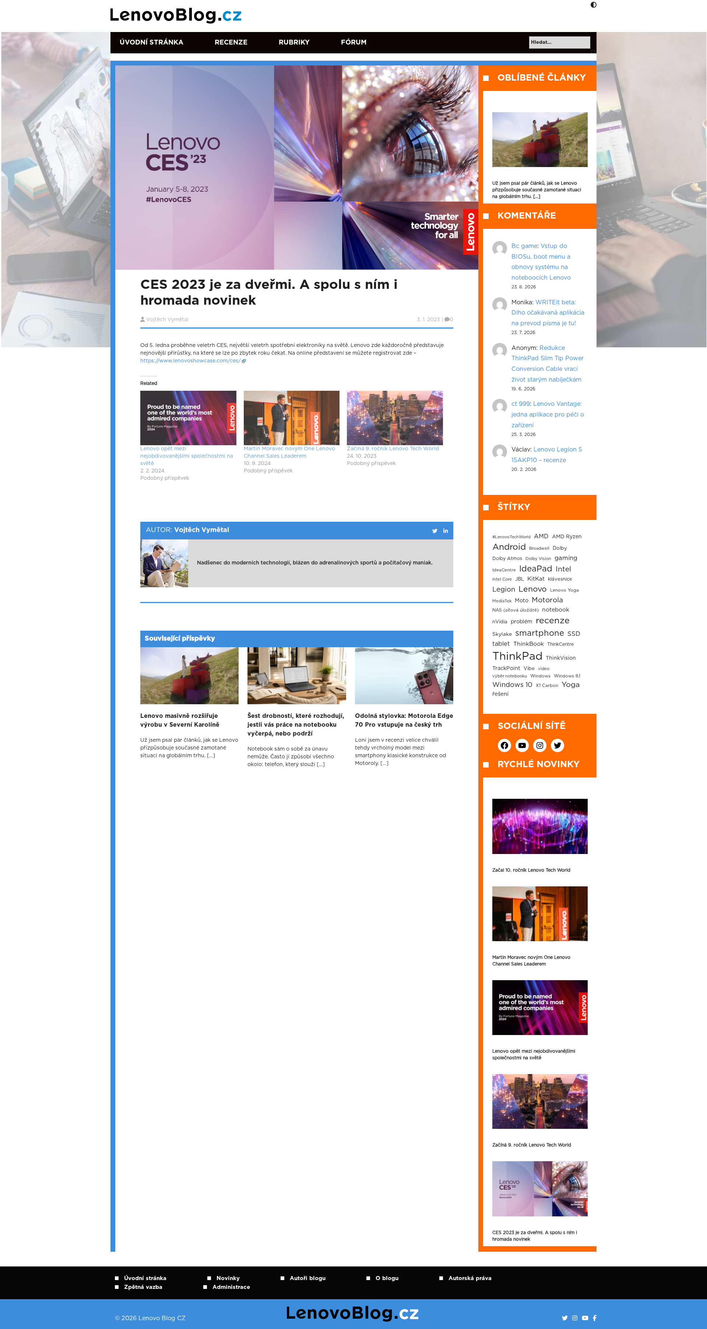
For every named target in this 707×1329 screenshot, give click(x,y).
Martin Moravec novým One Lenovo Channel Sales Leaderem (531, 960)
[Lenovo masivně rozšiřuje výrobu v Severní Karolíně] (189, 675)
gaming (566, 558)
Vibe (529, 668)
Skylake (502, 634)
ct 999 (520, 404)
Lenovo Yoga (564, 590)
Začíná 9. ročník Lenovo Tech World (393, 448)
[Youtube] (585, 1318)
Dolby (560, 548)
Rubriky (294, 42)
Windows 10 (512, 685)
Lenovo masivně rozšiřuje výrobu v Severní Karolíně (179, 720)
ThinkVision (561, 658)
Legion (503, 589)
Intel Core (502, 579)
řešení (500, 694)
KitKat (536, 579)
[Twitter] (565, 1318)
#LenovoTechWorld (511, 537)
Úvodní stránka (151, 42)
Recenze (231, 42)
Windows (540, 676)
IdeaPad (535, 569)
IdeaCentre (504, 570)
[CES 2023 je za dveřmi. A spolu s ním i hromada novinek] (540, 1188)
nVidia (499, 621)
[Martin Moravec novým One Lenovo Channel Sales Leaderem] (292, 418)
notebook (555, 610)
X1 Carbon (547, 686)
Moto (521, 600)
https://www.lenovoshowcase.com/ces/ (190, 361)
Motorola (547, 600)
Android (509, 547)
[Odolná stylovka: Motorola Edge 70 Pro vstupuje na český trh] (404, 675)
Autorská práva (470, 1278)
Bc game (524, 246)
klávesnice (560, 579)
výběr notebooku (509, 676)
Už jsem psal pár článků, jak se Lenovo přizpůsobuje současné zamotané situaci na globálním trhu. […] (536, 190)
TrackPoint (506, 668)
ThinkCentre (560, 644)
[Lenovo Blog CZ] (177, 16)
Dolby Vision (538, 559)
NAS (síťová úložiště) (515, 610)
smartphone (539, 633)
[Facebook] (595, 1318)
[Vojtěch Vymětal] (434, 531)
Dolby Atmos (507, 558)
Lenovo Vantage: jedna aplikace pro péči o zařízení (547, 414)
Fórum (354, 42)
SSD (573, 634)
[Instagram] (574, 1318)
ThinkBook (528, 644)
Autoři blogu (308, 1278)
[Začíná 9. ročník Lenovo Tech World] (395, 418)
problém (521, 621)
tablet (501, 644)
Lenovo (532, 589)
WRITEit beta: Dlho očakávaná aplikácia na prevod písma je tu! (547, 313)
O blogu (387, 1278)
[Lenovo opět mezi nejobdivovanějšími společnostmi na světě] (188, 418)
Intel (563, 569)
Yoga (571, 684)
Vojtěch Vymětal (167, 319)
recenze (553, 620)
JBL (519, 579)
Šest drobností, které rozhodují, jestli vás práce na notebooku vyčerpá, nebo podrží (295, 725)
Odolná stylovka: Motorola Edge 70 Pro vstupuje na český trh (404, 720)
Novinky (228, 1278)
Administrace (231, 1287)
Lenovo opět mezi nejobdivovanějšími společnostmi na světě (186, 456)
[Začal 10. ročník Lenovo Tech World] (540, 826)
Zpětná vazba (143, 1287)
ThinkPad (517, 656)
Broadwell (539, 548)
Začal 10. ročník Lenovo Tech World (531, 870)
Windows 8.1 (567, 676)
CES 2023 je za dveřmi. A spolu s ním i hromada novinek (534, 1235)
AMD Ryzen (567, 536)
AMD (541, 536)
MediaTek (501, 601)
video (543, 669)
